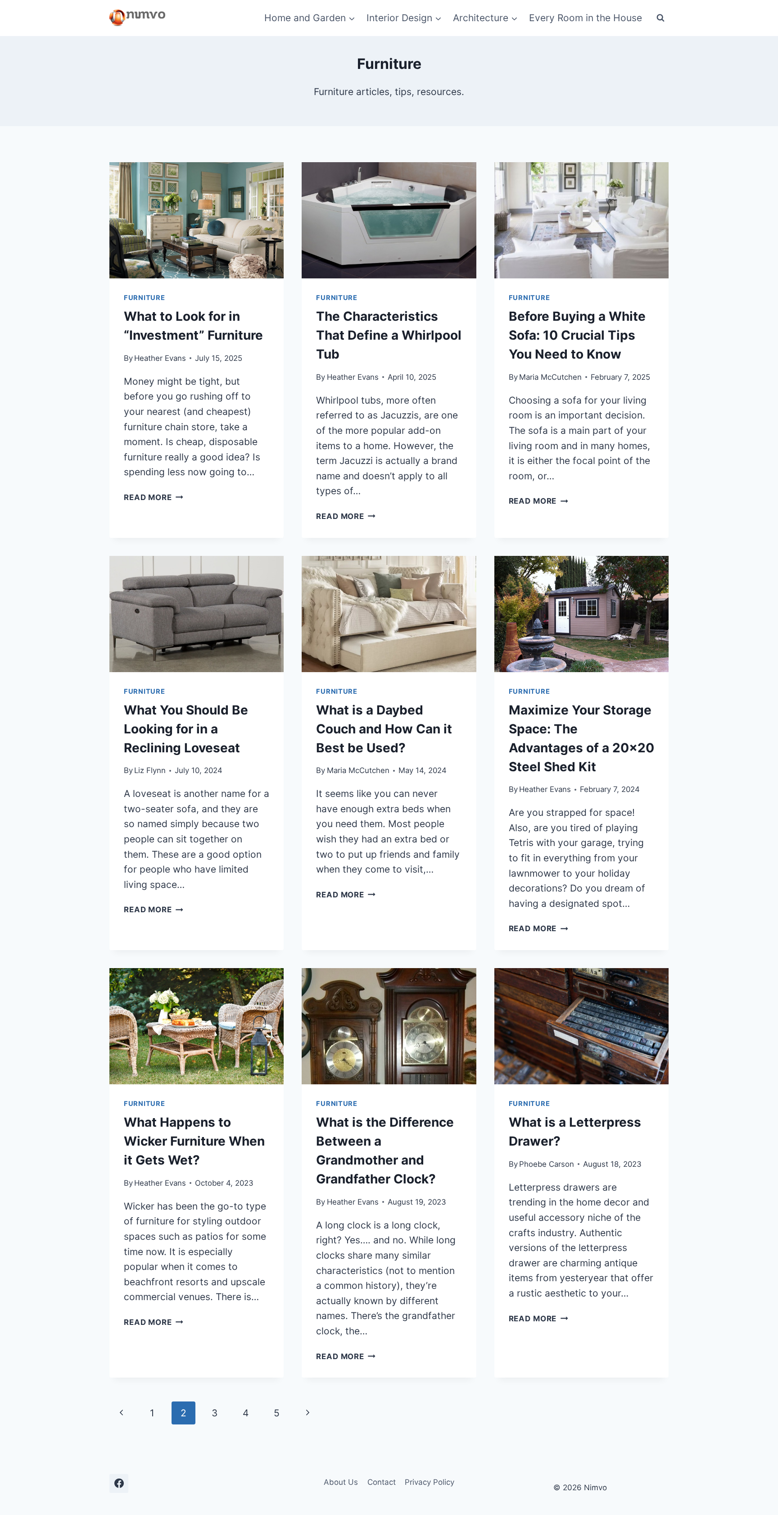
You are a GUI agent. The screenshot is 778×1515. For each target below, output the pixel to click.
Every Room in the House (585, 17)
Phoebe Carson (546, 1164)
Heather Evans (160, 358)
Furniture (144, 298)
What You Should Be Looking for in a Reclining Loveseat (186, 728)
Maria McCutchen (550, 377)
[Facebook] (118, 1483)
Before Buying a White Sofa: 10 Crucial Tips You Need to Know (577, 335)
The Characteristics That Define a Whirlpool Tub (388, 335)
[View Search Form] (660, 18)
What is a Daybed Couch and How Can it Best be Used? (384, 728)
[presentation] (196, 220)
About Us (341, 1482)
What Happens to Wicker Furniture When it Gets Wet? (194, 1141)
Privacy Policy (429, 1482)
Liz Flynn (150, 770)
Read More (153, 497)
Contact (381, 1482)
